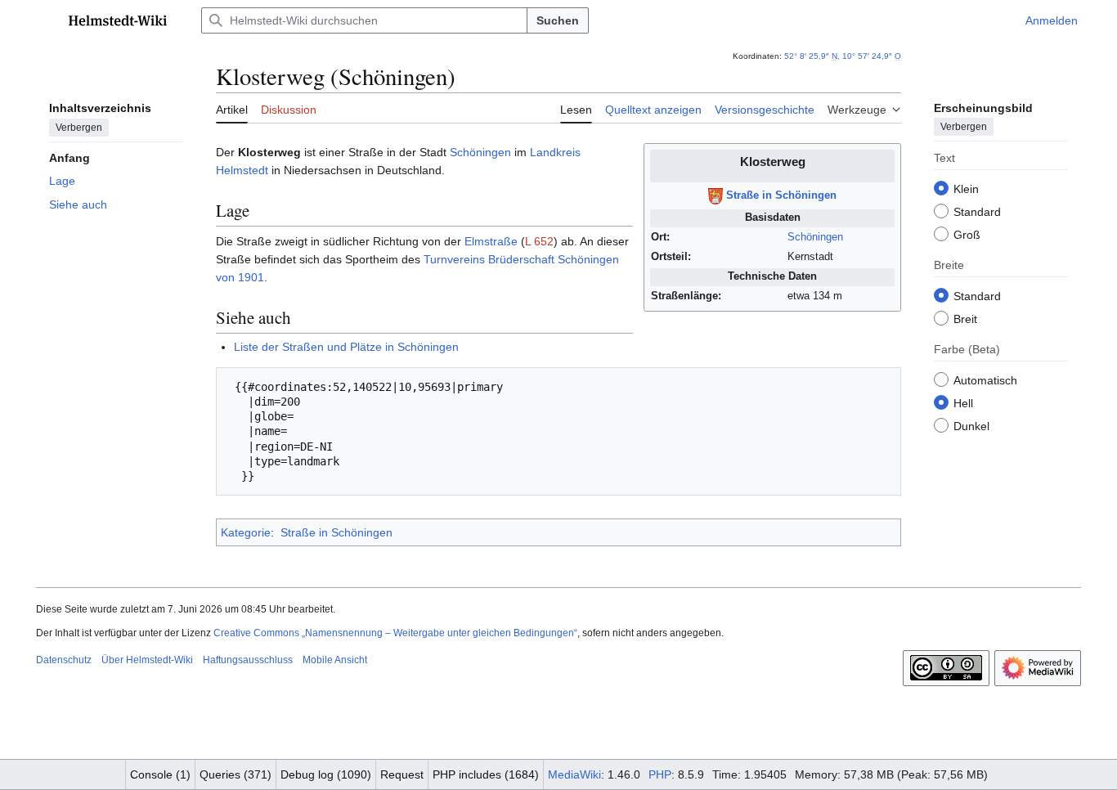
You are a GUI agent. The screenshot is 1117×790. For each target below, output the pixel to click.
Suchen (557, 20)
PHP (659, 774)
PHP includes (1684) (486, 774)
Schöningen (815, 237)
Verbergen (79, 126)
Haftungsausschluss (248, 660)
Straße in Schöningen (781, 196)
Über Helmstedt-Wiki (147, 660)
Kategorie (246, 532)
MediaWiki (574, 774)
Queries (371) (235, 774)
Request (402, 774)
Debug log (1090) (325, 774)
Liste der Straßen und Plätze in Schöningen (346, 346)
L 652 (539, 241)
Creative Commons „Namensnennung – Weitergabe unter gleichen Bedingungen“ (395, 633)
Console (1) (160, 774)
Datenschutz (64, 660)
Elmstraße (491, 241)
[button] (44, 20)
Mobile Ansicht (335, 660)
